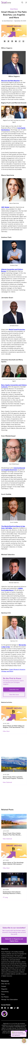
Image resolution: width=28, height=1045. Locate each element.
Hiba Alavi (6, 731)
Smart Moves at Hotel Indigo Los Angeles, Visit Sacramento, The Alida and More (13, 727)
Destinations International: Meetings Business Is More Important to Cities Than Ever (12, 893)
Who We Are (5, 984)
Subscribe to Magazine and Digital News (14, 940)
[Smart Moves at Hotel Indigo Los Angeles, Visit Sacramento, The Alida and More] (14, 713)
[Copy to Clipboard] (19, 41)
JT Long (5, 897)
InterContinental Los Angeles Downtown (13, 469)
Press (3, 994)
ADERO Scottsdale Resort (12, 589)
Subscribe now (14, 689)
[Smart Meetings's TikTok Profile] (15, 1007)
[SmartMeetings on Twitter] (8, 41)
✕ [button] (26, 1030)
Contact (3, 986)
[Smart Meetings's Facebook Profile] (5, 1007)
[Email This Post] (16, 41)
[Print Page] (23, 41)
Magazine (4, 989)
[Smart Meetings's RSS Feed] (17, 1007)
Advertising (4, 992)
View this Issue (14, 694)
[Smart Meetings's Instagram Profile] (8, 1007)
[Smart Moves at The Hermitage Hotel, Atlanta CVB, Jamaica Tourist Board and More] (14, 850)
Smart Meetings (6, 2)
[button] (23, 1041)
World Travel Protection (17, 329)
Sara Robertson (8, 21)
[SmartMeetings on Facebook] (4, 41)
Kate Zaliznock (7, 782)
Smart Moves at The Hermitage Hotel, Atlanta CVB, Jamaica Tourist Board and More (13, 864)
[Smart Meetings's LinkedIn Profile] (2, 1007)
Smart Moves (14, 9)
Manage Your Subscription (9, 999)
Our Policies (5, 997)
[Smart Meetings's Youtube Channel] (11, 1007)
